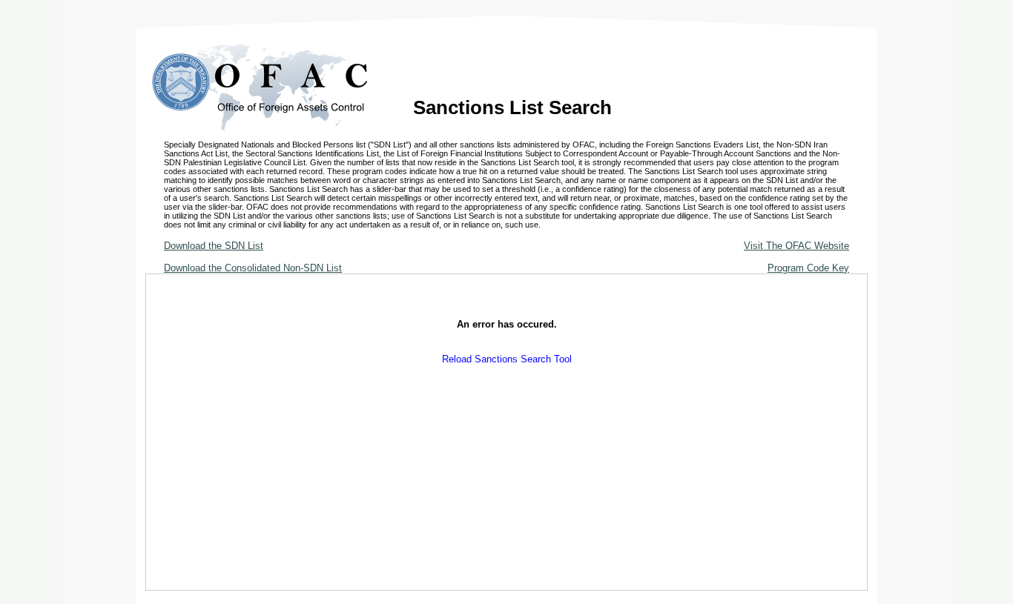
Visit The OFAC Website (796, 245)
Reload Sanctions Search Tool (507, 359)
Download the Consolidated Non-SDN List (253, 267)
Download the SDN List (213, 245)
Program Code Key (808, 267)
